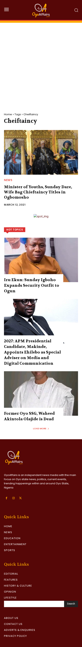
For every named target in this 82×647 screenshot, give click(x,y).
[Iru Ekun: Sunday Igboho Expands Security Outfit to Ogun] (41, 260)
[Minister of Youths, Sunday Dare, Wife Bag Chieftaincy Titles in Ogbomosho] (41, 152)
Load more (39, 428)
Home (8, 114)
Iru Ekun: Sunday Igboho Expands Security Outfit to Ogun (31, 285)
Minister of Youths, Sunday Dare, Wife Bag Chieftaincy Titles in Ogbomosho (38, 192)
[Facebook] (6, 498)
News (8, 180)
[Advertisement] (41, 64)
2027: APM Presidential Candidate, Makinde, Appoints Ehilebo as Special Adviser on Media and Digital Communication (32, 352)
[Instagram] (13, 498)
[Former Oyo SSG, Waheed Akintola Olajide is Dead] (41, 393)
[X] (20, 498)
